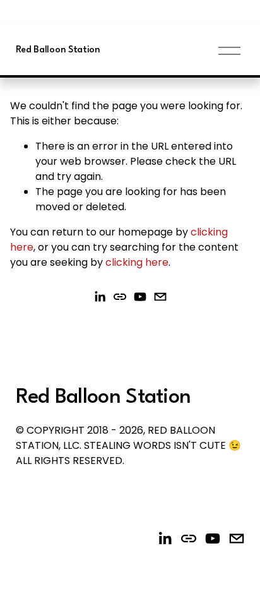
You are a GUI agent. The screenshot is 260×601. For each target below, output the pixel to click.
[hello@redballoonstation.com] (160, 296)
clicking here (136, 262)
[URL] (120, 296)
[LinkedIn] (99, 296)
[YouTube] (140, 296)
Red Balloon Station (58, 50)
